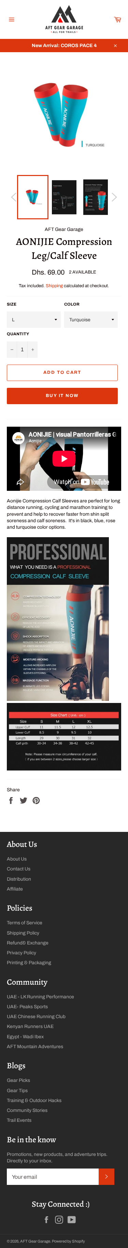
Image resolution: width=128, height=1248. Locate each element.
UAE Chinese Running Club (36, 1016)
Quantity (18, 334)
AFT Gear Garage (35, 1241)
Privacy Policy (21, 952)
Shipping (54, 285)
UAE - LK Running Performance (40, 996)
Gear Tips (17, 1090)
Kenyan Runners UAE (30, 1026)
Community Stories (27, 1110)
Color (72, 304)
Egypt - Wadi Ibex (25, 1036)
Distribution (19, 879)
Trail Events (19, 1120)
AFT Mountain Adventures (35, 1046)
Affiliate (15, 889)
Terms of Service (24, 922)
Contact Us (18, 868)
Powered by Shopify (68, 1241)
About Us (17, 859)
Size (11, 304)
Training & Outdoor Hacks (34, 1100)
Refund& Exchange (27, 942)
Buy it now (62, 395)
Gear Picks (18, 1080)
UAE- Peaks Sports (27, 1006)
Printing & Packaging (29, 962)
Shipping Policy (23, 933)
